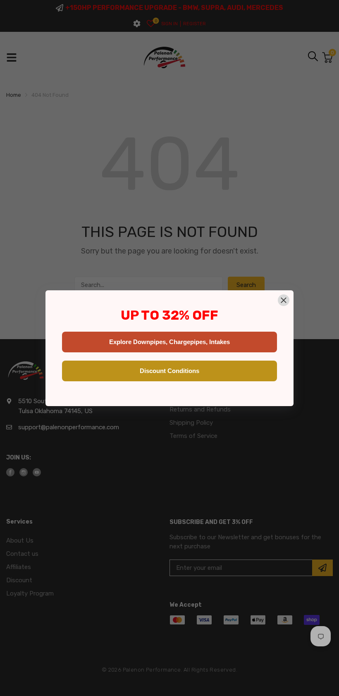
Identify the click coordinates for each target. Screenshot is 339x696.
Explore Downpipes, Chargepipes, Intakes (169, 341)
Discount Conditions (169, 370)
